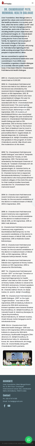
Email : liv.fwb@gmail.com (13, 401)
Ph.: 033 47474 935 (10, 399)
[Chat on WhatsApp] (28, 439)
